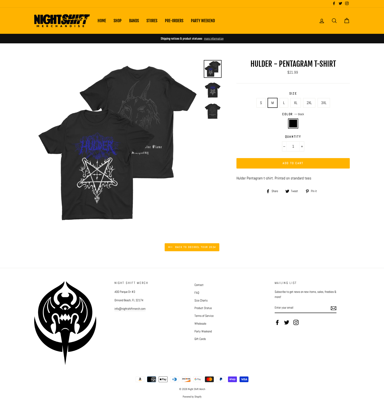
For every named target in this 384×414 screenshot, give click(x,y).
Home (102, 20)
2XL (309, 102)
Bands (134, 20)
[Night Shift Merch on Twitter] (286, 322)
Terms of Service (204, 316)
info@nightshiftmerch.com (130, 309)
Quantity (293, 137)
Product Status (203, 308)
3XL (323, 102)
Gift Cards (200, 339)
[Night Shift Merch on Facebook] (277, 322)
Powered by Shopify (192, 396)
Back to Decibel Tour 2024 (195, 247)
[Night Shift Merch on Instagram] (296, 322)
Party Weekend (203, 20)
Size (293, 93)
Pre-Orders (174, 20)
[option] (192, 38)
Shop (118, 20)
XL (295, 102)
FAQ (196, 293)
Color (293, 114)
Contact (199, 285)
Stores (151, 20)
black (293, 123)
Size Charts (201, 300)
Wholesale (200, 324)
